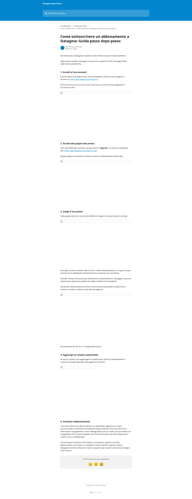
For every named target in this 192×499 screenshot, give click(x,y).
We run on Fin (97, 492)
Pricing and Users (80, 26)
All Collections (65, 26)
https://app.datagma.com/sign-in (84, 79)
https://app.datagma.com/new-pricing (80, 150)
